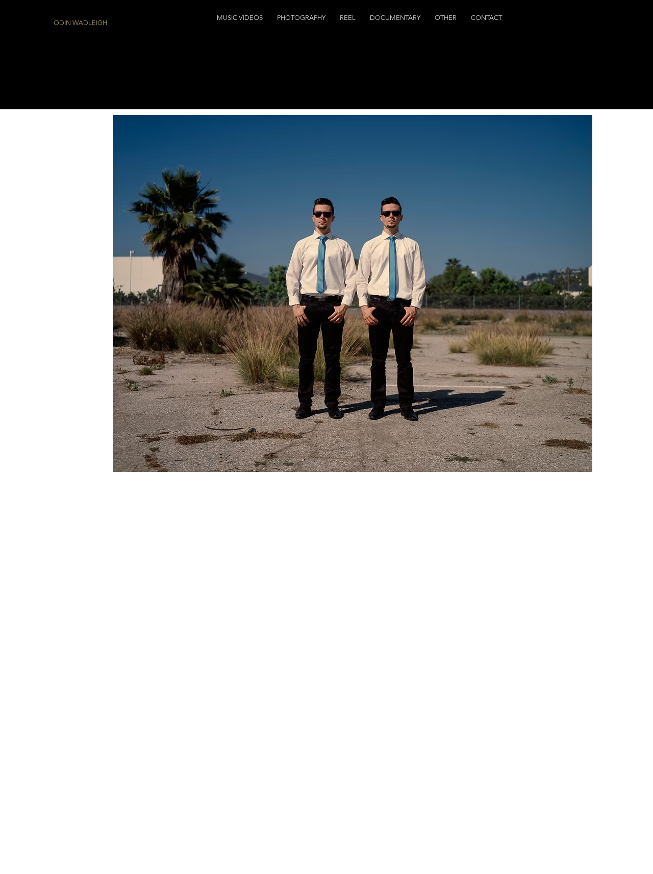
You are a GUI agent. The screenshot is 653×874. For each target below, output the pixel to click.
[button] (240, 18)
